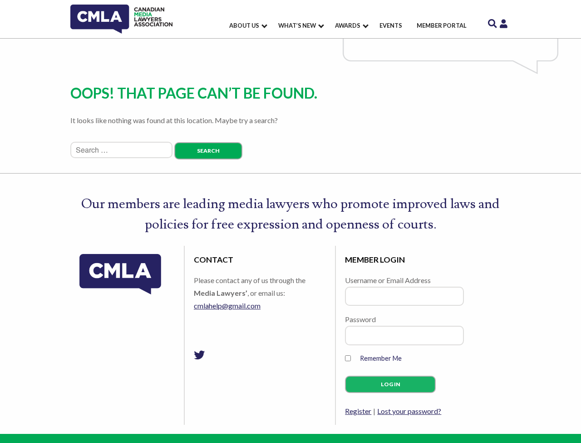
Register (358, 411)
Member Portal (442, 25)
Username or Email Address (388, 280)
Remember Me (381, 358)
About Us (244, 25)
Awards (347, 25)
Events (390, 25)
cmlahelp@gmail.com (227, 305)
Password (360, 319)
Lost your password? (409, 411)
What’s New (297, 25)
